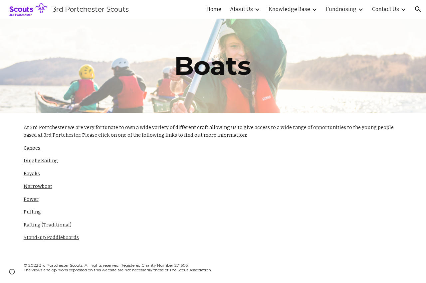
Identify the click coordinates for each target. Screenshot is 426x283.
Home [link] (213, 9)
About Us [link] (241, 9)
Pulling (32, 212)
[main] (213, 65)
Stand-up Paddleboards (51, 237)
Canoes (32, 148)
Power (31, 199)
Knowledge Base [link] (289, 9)
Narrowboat (38, 186)
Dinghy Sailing (41, 161)
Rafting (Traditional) (48, 225)
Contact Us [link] (385, 9)
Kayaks (32, 174)
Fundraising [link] (341, 9)
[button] (418, 9)
